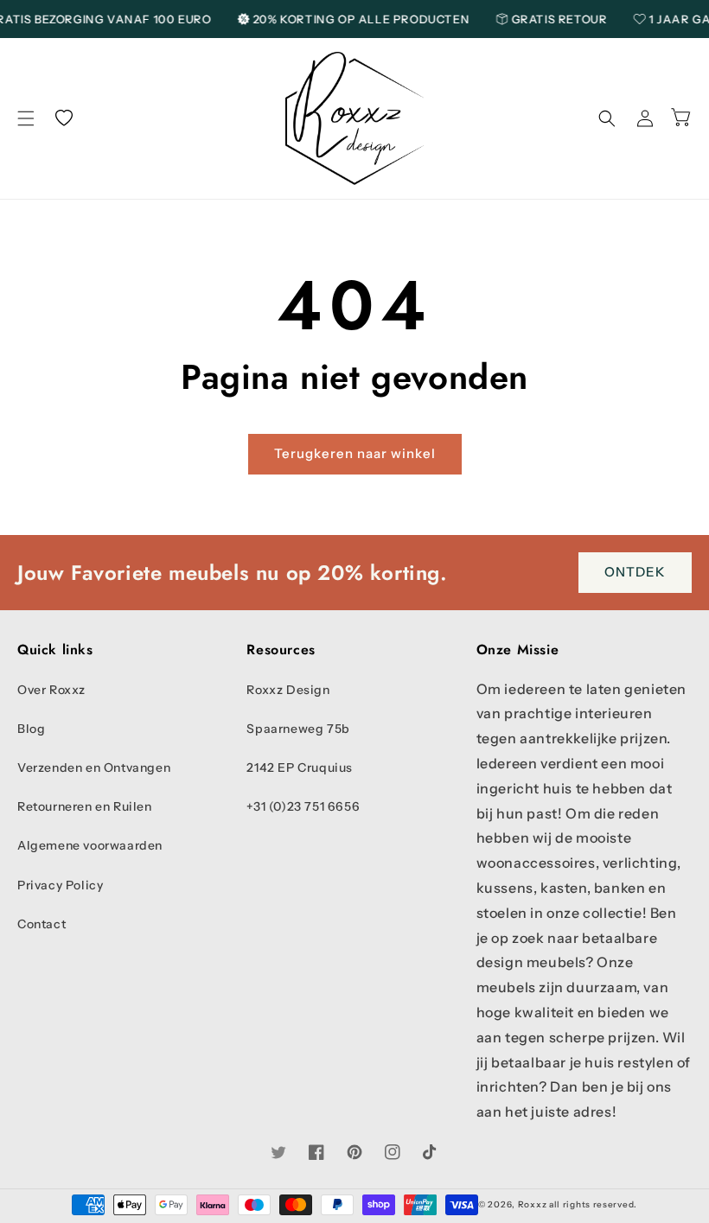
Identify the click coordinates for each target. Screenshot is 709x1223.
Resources (280, 650)
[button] (26, 118)
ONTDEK (635, 572)
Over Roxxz (51, 689)
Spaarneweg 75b (297, 728)
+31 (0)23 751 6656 (303, 806)
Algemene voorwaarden (90, 845)
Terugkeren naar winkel (355, 453)
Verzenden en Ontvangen (93, 767)
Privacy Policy (60, 885)
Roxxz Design (287, 689)
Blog (31, 728)
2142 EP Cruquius (299, 767)
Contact (41, 924)
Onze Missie (517, 650)
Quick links (55, 650)
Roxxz (532, 1204)
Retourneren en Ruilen (84, 806)
